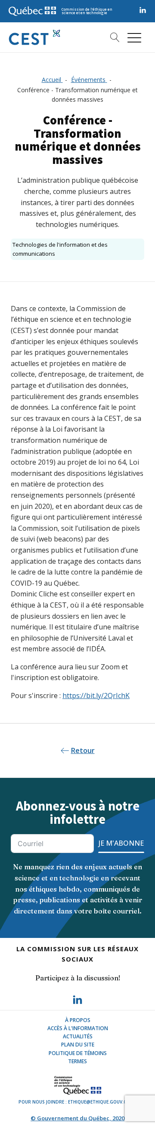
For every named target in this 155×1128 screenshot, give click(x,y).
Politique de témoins (78, 1053)
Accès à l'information (77, 1028)
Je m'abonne (121, 843)
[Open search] (111, 37)
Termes (77, 1061)
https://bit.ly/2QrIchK (96, 695)
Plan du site (77, 1044)
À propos (77, 1020)
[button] (134, 37)
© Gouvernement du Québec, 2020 (77, 1118)
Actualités (78, 1036)
